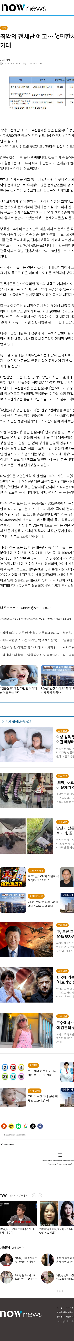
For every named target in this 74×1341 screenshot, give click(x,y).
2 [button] (60, 1291)
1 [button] (57, 1291)
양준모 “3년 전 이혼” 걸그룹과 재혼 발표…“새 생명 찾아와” (25, 1261)
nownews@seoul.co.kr (34, 607)
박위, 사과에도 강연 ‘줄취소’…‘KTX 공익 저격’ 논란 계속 (25, 1279)
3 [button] (62, 1291)
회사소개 (69, 1307)
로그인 (59, 1307)
